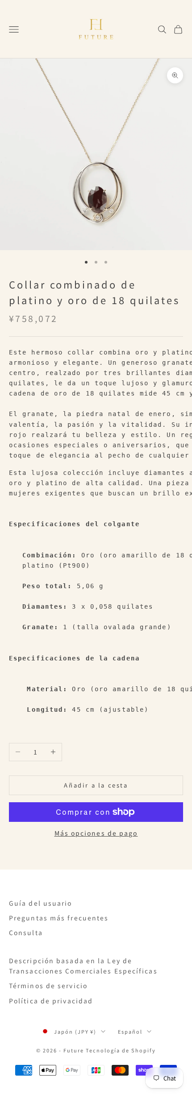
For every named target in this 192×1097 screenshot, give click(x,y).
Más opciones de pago (96, 833)
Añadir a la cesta (96, 785)
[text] (96, 404)
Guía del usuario (40, 903)
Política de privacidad (51, 1000)
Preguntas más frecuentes (59, 917)
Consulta (26, 932)
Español (130, 1031)
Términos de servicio (48, 985)
